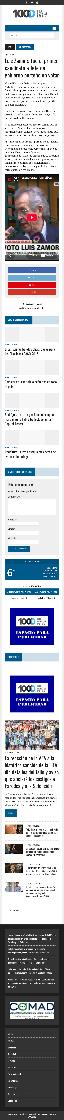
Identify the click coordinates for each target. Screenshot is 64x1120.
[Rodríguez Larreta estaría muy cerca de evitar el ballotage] (32, 443)
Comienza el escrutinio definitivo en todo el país (31, 384)
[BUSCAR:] (32, 35)
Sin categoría (12, 344)
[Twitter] (32, 2)
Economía (12, 1047)
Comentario (14, 496)
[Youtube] (37, 2)
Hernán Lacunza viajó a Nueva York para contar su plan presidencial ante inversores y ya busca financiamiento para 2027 (41, 891)
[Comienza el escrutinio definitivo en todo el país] (32, 373)
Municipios (12, 1100)
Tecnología (12, 1087)
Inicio (10, 1034)
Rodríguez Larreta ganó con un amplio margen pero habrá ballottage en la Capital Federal (29, 419)
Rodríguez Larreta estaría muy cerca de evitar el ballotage (30, 454)
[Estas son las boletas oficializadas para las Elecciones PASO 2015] (32, 340)
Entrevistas (13, 1080)
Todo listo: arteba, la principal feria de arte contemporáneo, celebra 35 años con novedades (42, 833)
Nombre (12, 519)
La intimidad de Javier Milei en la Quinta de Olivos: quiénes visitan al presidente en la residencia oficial (41, 871)
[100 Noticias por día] (32, 14)
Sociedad (12, 1054)
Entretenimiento (15, 1074)
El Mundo (11, 1060)
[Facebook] (26, 2)
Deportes (12, 1067)
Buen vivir (12, 1094)
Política (11, 1040)
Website (12, 538)
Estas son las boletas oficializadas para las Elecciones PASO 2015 (30, 351)
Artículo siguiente (29, 308)
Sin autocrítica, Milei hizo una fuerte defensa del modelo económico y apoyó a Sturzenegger (42, 852)
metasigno (32, 1117)
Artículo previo (34, 304)
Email (11, 528)
